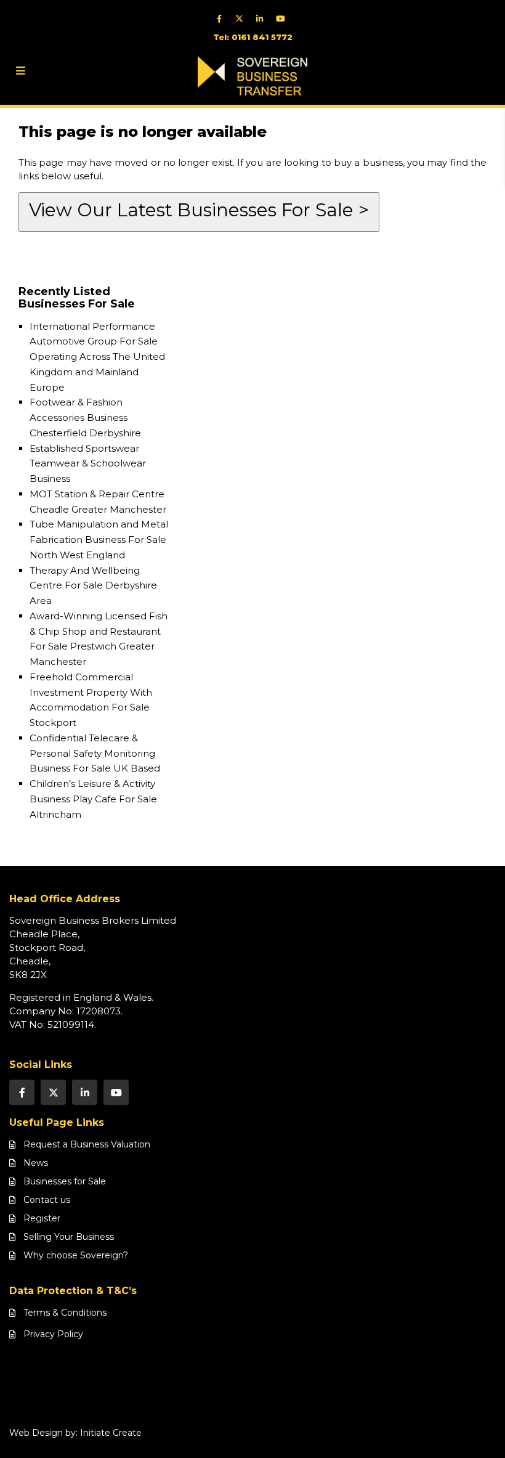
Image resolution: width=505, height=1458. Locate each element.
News (35, 1162)
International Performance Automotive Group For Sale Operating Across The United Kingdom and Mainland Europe (97, 356)
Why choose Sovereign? (75, 1255)
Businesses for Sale (64, 1181)
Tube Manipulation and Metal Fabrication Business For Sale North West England (99, 539)
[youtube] (283, 18)
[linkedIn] (262, 18)
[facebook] (222, 18)
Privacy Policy (53, 1334)
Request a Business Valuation (86, 1144)
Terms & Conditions (65, 1312)
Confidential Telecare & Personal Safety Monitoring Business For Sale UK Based (95, 753)
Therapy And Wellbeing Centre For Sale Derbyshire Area (93, 585)
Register (41, 1218)
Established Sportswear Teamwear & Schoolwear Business (88, 463)
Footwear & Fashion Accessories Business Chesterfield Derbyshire (85, 417)
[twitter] (242, 18)
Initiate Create (111, 1432)
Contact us (46, 1199)
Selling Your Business (68, 1236)
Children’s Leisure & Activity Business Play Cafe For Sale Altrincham (93, 799)
